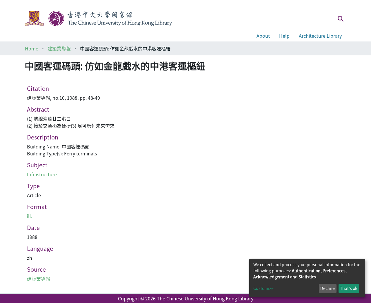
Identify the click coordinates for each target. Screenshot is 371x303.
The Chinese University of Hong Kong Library (205, 298)
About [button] (263, 35)
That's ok (348, 288)
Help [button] (284, 35)
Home (31, 48)
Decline (327, 288)
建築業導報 (59, 48)
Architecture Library (320, 35)
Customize (263, 288)
